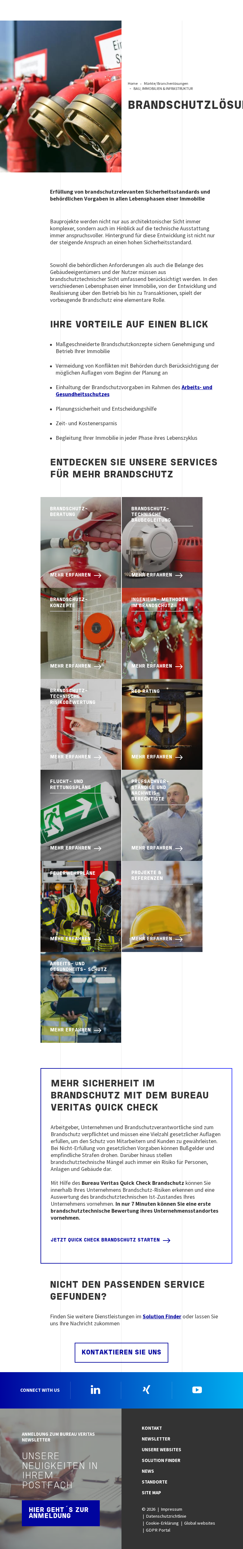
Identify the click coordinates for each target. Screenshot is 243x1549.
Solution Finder (162, 1316)
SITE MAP (151, 1493)
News (148, 1471)
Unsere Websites (161, 1450)
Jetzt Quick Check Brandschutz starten (105, 1240)
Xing (146, 1389)
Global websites (199, 1523)
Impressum (171, 1509)
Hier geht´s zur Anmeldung (59, 1513)
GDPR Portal (158, 1530)
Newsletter (156, 1439)
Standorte (154, 1482)
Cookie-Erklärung (162, 1523)
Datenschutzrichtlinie (166, 1516)
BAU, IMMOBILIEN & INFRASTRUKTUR (163, 88)
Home (133, 83)
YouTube (197, 1389)
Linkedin (95, 1389)
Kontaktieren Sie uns (121, 1353)
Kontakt (152, 1428)
